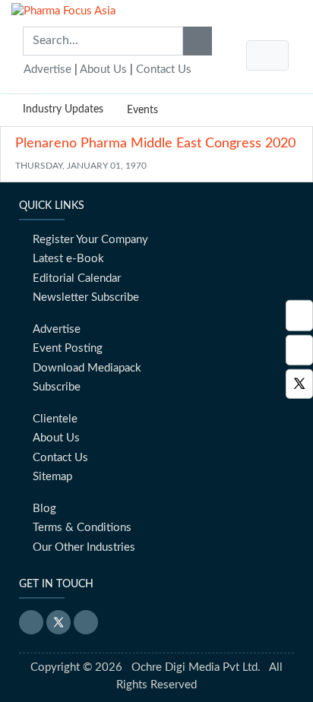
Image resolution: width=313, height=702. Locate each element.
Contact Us (163, 69)
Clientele (55, 419)
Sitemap (52, 476)
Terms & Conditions (82, 527)
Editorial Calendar (77, 278)
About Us (103, 69)
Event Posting (68, 348)
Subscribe (57, 387)
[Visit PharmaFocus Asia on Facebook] (299, 350)
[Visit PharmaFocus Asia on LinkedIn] (299, 315)
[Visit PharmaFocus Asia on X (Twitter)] (299, 384)
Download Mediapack (87, 368)
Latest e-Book (68, 258)
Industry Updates (63, 109)
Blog (44, 508)
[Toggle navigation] (267, 55)
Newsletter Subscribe (86, 297)
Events (142, 110)
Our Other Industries (84, 547)
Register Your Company (90, 239)
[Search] (197, 41)
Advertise (47, 69)
